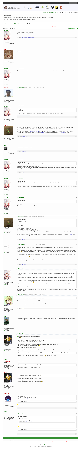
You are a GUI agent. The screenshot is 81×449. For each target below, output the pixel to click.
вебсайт (5, 143)
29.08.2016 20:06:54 (20, 294)
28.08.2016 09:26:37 (20, 105)
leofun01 (26, 37)
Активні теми (45, 12)
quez (22, 264)
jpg (62, 132)
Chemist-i (23, 151)
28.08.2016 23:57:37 (20, 244)
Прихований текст (23, 401)
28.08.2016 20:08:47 (20, 159)
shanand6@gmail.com (45, 444)
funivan (5, 333)
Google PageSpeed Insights (34, 131)
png (64, 132)
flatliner (5, 316)
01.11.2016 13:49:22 (20, 333)
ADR (5, 145)
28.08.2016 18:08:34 (20, 124)
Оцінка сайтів (20, 23)
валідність (71, 234)
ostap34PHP (33, 37)
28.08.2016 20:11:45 (20, 178)
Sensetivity (29, 37)
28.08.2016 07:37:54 (20, 68)
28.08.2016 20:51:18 (20, 216)
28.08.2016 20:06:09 (20, 145)
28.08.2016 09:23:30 (20, 87)
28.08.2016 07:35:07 (20, 49)
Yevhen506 (6, 30)
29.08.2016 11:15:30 (20, 268)
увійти (68, 26)
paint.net (42, 132)
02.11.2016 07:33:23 (20, 361)
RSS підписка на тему (73, 28)
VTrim (5, 49)
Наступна (13, 26)
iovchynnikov (7, 245)
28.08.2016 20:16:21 (20, 197)
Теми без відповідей (52, 12)
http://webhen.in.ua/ (26, 33)
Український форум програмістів (10, 23)
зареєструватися (74, 26)
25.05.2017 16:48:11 (20, 413)
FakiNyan (23, 37)
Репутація (5, 65)
